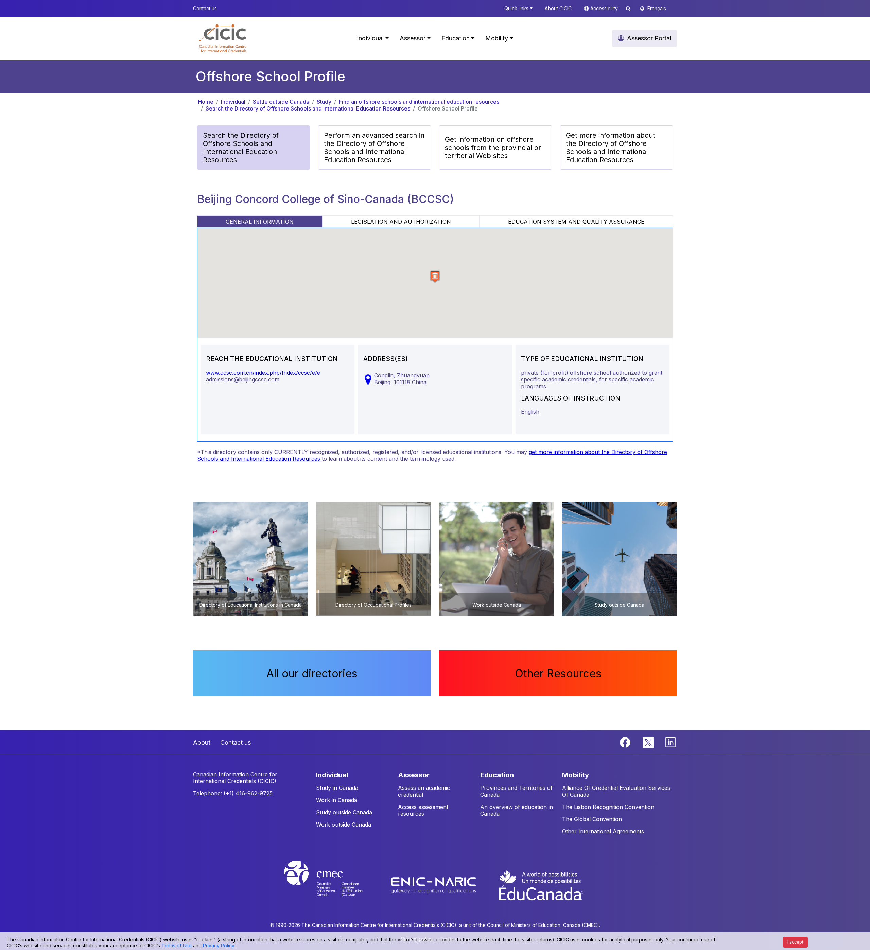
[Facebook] (626, 741)
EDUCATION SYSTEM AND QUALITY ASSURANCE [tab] (576, 221)
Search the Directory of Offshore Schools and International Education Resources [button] (241, 147)
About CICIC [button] (558, 8)
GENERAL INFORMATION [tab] (260, 221)
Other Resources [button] (558, 673)
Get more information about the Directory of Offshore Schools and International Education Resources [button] (610, 147)
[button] (223, 38)
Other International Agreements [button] (603, 831)
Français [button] (656, 8)
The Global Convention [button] (592, 819)
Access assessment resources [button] (423, 810)
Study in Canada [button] (337, 787)
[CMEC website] (332, 884)
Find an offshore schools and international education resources (419, 101)
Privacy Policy (218, 945)
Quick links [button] (516, 8)
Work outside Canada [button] (343, 824)
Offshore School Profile (448, 108)
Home (205, 101)
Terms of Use (176, 945)
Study (324, 101)
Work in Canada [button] (336, 800)
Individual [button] (370, 38)
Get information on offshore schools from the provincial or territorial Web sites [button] (493, 147)
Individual (233, 101)
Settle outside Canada (281, 101)
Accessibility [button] (604, 8)
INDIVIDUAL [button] (332, 775)
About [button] (201, 742)
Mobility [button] (496, 38)
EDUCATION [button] (497, 775)
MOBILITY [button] (575, 775)
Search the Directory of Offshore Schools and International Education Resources (308, 108)
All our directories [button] (312, 673)
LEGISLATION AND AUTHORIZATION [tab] (401, 221)
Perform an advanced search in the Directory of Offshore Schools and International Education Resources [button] (374, 147)
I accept (795, 942)
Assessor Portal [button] (649, 38)
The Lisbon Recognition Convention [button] (608, 806)
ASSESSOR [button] (414, 775)
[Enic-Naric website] (434, 884)
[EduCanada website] (540, 884)
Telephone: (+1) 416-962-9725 (233, 793)
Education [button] (455, 38)
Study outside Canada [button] (344, 812)
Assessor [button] (412, 38)
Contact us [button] (205, 8)
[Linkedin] (670, 741)
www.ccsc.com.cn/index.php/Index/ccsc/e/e (263, 372)
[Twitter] (648, 741)
